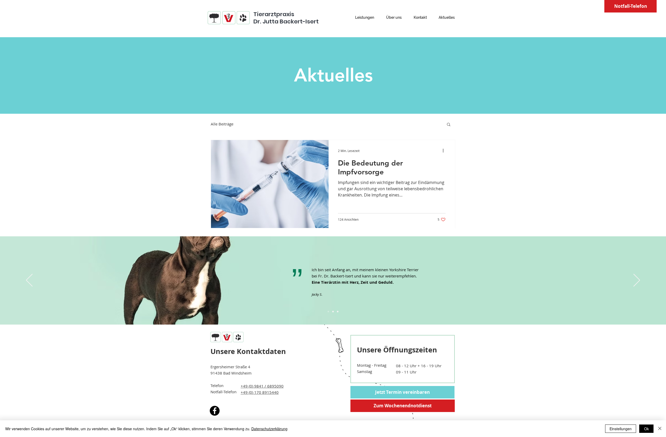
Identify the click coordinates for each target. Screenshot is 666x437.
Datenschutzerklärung (269, 428)
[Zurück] (29, 280)
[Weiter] (636, 280)
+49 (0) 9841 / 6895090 (262, 386)
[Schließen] (660, 429)
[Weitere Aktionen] (445, 151)
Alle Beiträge (222, 123)
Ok (646, 428)
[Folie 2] (333, 311)
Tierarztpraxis (273, 14)
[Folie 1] (328, 311)
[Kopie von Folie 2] (337, 311)
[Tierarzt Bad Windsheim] (215, 411)
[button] (448, 125)
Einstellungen (621, 428)
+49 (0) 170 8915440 (260, 392)
